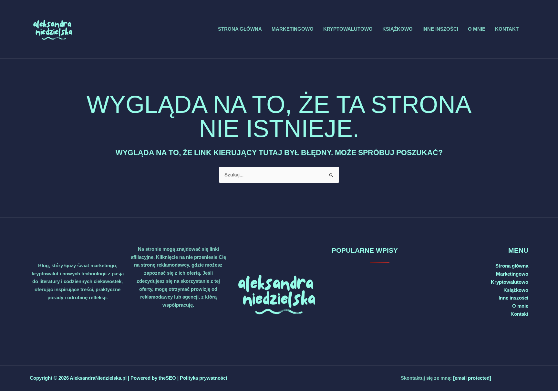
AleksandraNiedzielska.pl (98, 378)
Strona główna (240, 29)
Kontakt (507, 29)
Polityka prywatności (203, 378)
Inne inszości (440, 29)
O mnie (476, 29)
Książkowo (397, 29)
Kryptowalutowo (348, 29)
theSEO (168, 378)
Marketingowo (293, 29)
